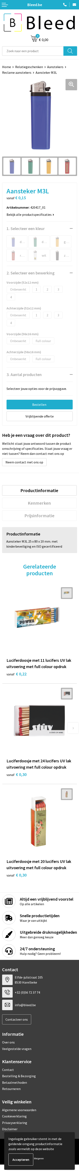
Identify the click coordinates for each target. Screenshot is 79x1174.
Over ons (8, 1042)
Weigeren (39, 1158)
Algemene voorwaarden (19, 1110)
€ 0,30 (17, 774)
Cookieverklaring (14, 1116)
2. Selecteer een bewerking (31, 272)
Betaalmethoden (14, 1082)
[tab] (39, 490)
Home (6, 67)
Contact (8, 1070)
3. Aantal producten (24, 374)
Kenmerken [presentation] (39, 503)
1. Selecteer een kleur (26, 228)
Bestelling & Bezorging (19, 1076)
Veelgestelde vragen (16, 1049)
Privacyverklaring (14, 1123)
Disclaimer (9, 1129)
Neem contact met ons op (24, 462)
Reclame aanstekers (16, 72)
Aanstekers (55, 67)
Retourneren (11, 1089)
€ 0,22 (17, 673)
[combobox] (33, 51)
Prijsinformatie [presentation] (39, 515)
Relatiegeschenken (29, 67)
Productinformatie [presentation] (39, 490)
